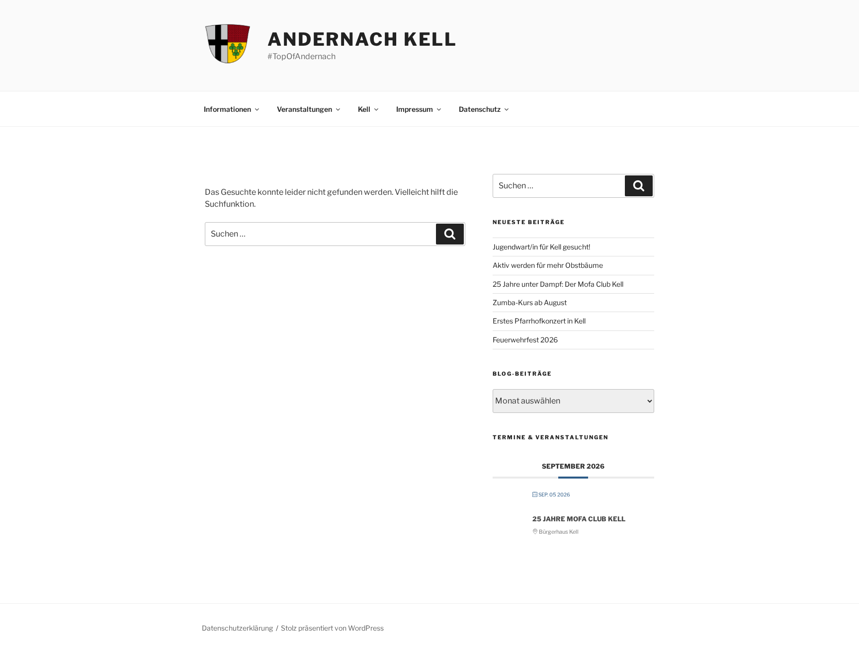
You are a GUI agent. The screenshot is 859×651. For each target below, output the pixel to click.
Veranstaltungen (304, 109)
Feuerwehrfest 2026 (525, 339)
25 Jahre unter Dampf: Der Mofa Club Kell (558, 284)
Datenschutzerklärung (237, 628)
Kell (364, 109)
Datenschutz (480, 109)
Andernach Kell (362, 39)
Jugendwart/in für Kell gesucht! (541, 247)
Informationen (227, 109)
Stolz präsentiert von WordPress (332, 628)
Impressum (414, 109)
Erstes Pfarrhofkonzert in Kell (539, 321)
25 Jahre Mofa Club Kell (578, 519)
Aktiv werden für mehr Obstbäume (548, 265)
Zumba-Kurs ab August (530, 302)
